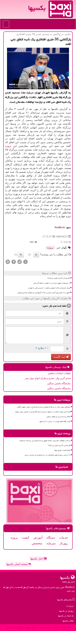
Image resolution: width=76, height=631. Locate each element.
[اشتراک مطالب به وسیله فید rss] (7, 261)
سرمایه (51, 543)
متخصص (37, 543)
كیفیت (25, 537)
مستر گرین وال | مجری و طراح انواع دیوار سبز (48, 378)
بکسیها (37, 8)
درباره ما (70, 606)
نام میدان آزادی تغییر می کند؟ (58, 278)
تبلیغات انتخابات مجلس (59, 373)
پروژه (8, 146)
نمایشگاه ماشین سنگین (59, 383)
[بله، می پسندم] (36, 254)
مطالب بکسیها (68, 621)
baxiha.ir (60, 227)
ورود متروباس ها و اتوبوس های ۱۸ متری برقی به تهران (49, 288)
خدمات (63, 537)
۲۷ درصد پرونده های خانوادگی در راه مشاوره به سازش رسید (48, 455)
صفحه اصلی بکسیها (17, 564)
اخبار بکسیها (37, 558)
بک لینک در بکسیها (66, 616)
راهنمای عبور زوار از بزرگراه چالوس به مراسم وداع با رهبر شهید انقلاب (44, 407)
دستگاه (50, 537)
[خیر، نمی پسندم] (21, 254)
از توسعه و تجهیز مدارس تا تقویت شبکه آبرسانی (51, 283)
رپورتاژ (64, 543)
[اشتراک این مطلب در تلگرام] (19, 261)
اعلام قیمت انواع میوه (62, 450)
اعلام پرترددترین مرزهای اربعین (58, 416)
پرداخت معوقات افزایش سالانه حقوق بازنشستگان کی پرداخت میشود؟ (45, 440)
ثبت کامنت (59, 357)
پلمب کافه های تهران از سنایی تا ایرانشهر (55, 421)
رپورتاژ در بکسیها (66, 611)
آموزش (37, 537)
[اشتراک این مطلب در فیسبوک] (13, 261)
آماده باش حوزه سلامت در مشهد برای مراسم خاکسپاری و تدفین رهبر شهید (43, 412)
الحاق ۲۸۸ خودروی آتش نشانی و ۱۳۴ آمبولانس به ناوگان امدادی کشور (44, 293)
